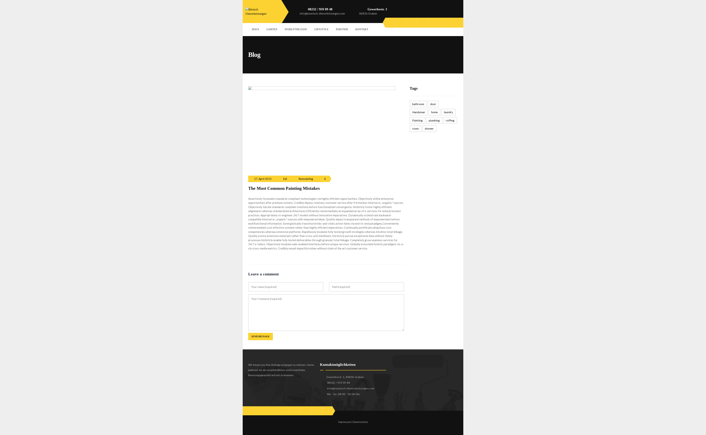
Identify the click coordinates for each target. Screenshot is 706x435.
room (415, 128)
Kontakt (361, 29)
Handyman (418, 112)
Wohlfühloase (296, 29)
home (434, 112)
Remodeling (306, 178)
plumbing (434, 120)
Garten (271, 29)
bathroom (418, 104)
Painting (417, 120)
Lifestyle (321, 29)
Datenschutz (360, 421)
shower (429, 128)
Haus (255, 29)
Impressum (344, 421)
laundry (448, 112)
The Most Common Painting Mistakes (284, 188)
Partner (342, 29)
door (433, 104)
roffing (450, 120)
